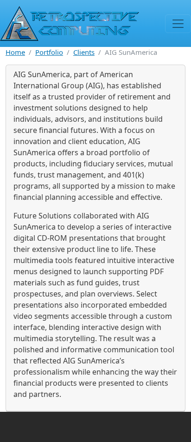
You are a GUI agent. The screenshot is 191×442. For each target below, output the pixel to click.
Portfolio (49, 52)
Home (15, 52)
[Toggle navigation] (178, 23)
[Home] (69, 23)
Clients (84, 52)
